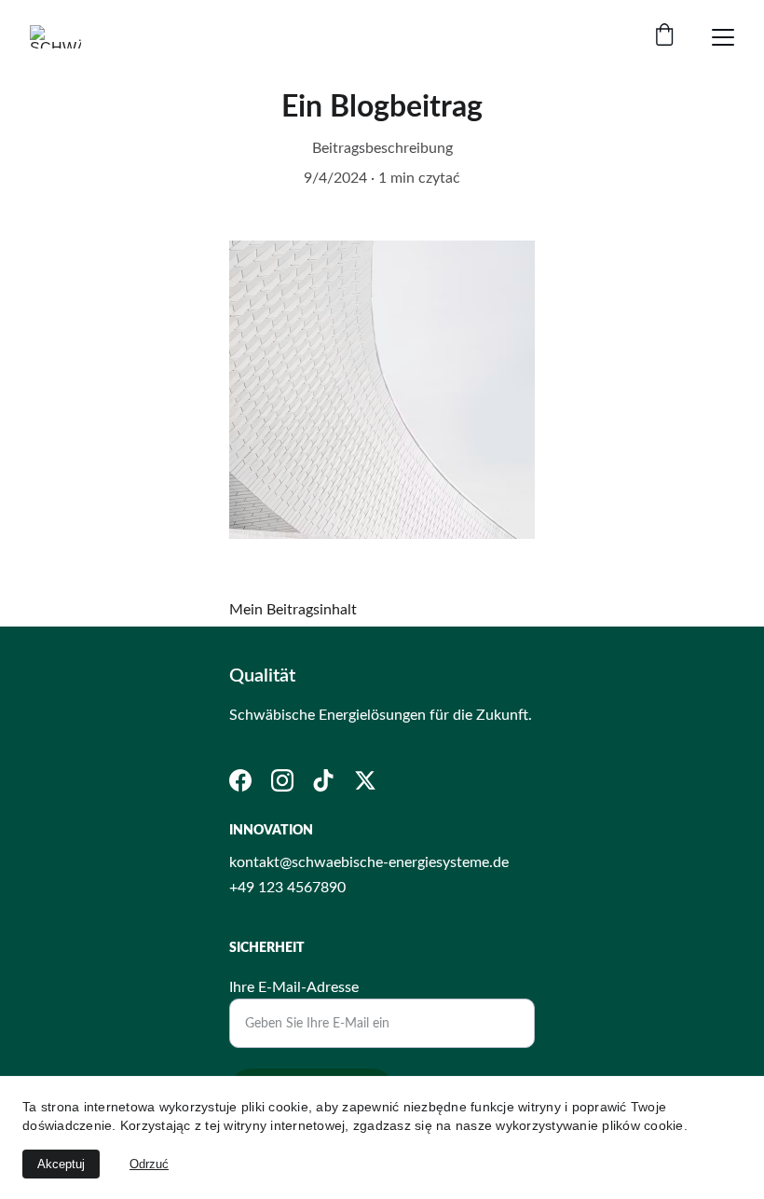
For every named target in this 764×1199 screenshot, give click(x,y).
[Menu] (723, 37)
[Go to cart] (664, 36)
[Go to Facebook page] (240, 780)
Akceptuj (61, 1164)
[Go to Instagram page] (282, 780)
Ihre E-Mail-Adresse (294, 987)
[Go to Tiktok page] (323, 780)
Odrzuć (149, 1164)
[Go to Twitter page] (365, 780)
